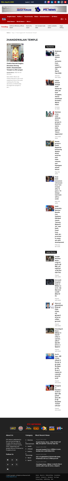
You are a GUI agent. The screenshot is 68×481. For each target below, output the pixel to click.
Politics (19, 16)
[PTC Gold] (36, 428)
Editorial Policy (49, 475)
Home (8, 32)
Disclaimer (50, 477)
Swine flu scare (29, 26)
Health (30, 446)
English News (11, 16)
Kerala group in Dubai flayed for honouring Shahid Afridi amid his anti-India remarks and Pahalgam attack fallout (58, 155)
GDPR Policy (47, 479)
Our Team (56, 477)
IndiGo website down (52, 26)
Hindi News (10, 21)
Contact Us (44, 477)
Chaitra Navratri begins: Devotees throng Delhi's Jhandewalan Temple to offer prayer (15, 67)
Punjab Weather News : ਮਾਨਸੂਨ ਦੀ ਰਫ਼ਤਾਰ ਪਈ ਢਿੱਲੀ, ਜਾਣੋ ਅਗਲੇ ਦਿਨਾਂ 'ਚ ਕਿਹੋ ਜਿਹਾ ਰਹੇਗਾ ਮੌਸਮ (58, 264)
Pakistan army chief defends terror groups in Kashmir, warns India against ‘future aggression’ (58, 123)
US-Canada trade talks (40, 26)
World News (20, 21)
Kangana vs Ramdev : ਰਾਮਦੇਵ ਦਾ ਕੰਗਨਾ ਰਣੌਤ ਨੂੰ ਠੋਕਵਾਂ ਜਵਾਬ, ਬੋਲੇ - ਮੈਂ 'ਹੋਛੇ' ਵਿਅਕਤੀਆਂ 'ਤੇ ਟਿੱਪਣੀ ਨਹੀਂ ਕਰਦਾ (58, 396)
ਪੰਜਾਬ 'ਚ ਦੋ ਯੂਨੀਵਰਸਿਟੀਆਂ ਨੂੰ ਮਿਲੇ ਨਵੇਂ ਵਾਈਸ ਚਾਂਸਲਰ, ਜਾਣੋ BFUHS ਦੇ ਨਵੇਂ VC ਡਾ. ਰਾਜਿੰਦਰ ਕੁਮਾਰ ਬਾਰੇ (58, 312)
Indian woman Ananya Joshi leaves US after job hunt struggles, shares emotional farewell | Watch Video (58, 92)
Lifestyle (30, 449)
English (27, 2)
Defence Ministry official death (17, 26)
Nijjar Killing (61, 26)
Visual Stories (28, 16)
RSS (52, 479)
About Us (42, 475)
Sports (29, 460)
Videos (36, 16)
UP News (54, 16)
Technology (29, 455)
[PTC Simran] (52, 428)
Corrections (57, 475)
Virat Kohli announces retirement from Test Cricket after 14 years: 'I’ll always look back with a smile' (58, 188)
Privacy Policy (39, 479)
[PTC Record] (20, 428)
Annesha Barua (10, 72)
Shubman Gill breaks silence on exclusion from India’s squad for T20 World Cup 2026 (58, 62)
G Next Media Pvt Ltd (11, 476)
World (29, 458)
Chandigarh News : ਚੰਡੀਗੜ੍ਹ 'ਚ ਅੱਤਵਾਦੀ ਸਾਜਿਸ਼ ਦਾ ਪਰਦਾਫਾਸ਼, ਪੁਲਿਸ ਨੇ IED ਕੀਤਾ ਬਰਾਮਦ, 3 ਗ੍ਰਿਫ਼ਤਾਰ (58, 338)
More (28, 21)
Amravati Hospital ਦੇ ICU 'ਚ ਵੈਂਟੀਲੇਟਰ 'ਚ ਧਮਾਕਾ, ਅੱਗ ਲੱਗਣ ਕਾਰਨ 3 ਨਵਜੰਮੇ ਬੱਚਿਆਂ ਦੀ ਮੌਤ (58, 288)
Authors (38, 477)
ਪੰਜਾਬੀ (32, 2)
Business (30, 440)
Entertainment (44, 16)
